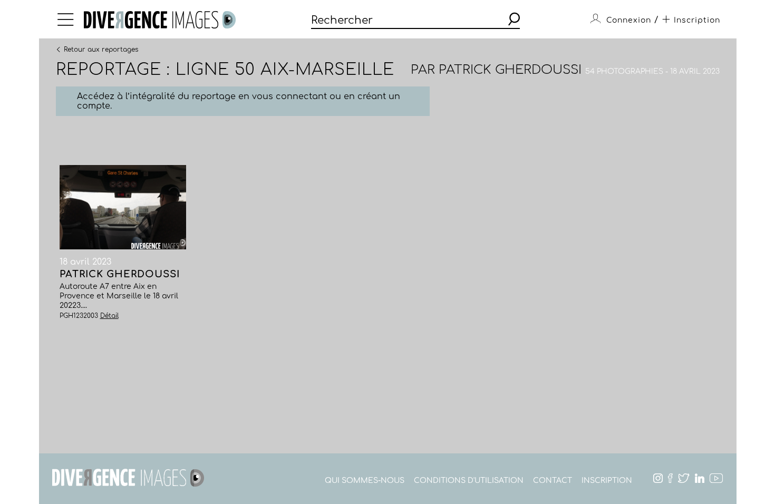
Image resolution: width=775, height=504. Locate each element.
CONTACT (552, 480)
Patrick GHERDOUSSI (510, 70)
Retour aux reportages (101, 49)
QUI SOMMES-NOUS (364, 480)
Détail (109, 315)
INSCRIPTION (607, 480)
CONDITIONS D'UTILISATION (469, 480)
